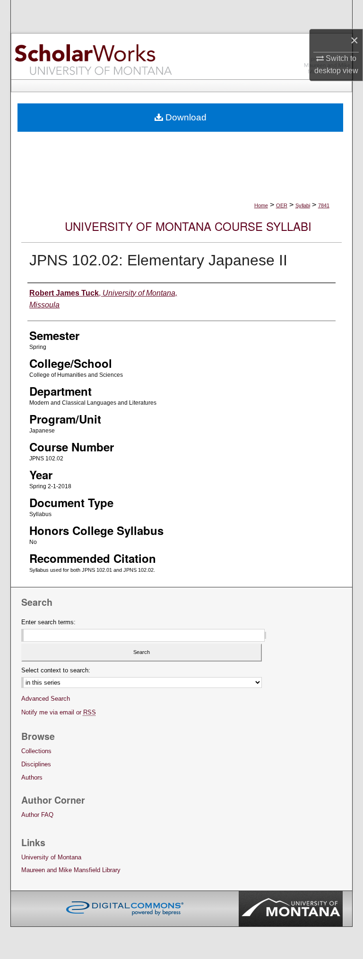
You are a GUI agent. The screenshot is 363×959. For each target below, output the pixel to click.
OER (281, 205)
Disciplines (36, 764)
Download (185, 117)
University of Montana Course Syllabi (188, 226)
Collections (36, 751)
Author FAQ (37, 814)
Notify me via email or (58, 712)
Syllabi (302, 205)
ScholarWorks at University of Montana (93, 56)
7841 (323, 205)
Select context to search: (55, 670)
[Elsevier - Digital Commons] (125, 908)
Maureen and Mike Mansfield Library (71, 870)
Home (261, 205)
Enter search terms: (48, 622)
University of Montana (51, 857)
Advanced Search (45, 698)
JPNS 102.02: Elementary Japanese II (158, 260)
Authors (32, 777)
